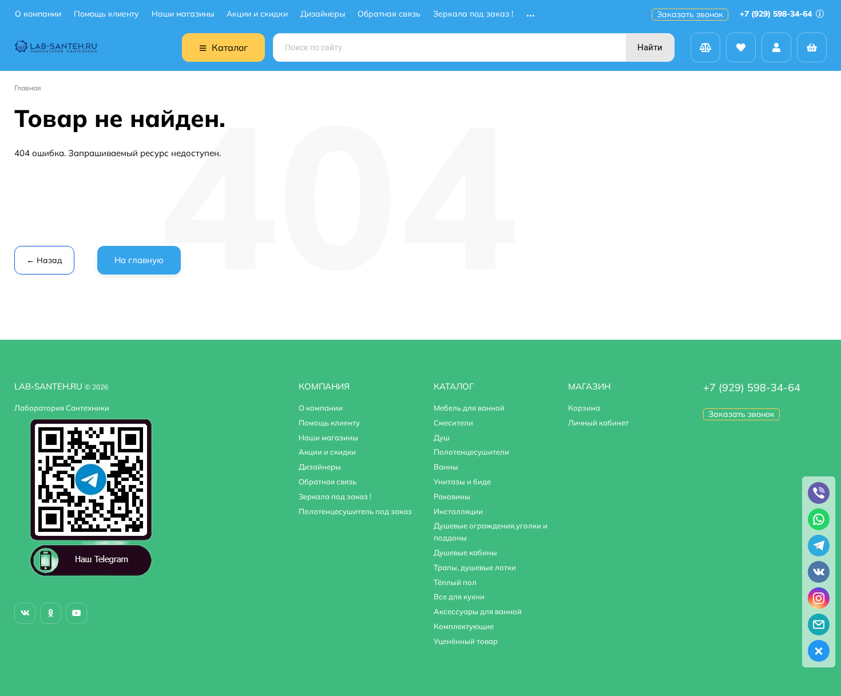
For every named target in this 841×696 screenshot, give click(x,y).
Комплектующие (464, 626)
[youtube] (76, 613)
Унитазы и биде (462, 481)
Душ (442, 437)
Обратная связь (389, 14)
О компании (38, 14)
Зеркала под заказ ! (473, 14)
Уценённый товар (466, 641)
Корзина (584, 407)
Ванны (446, 466)
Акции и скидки (257, 14)
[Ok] (50, 613)
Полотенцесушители (471, 451)
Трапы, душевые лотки (475, 567)
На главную (139, 259)
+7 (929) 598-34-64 (777, 14)
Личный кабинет (598, 422)
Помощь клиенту (106, 14)
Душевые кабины (465, 552)
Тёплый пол (455, 582)
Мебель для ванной (469, 407)
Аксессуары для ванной (478, 611)
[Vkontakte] (24, 613)
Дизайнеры (322, 14)
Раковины (452, 496)
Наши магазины (183, 14)
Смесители (453, 422)
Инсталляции (458, 511)
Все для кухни (459, 596)
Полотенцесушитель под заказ (355, 511)
